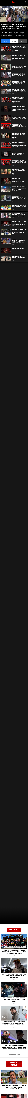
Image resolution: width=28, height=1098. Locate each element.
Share (5, 41)
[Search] (26, 2)
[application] (14, 14)
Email (22, 41)
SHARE (14, 41)
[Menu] (2, 2)
